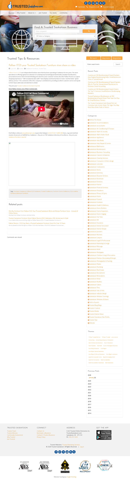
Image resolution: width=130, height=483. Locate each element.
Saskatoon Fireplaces (96, 190)
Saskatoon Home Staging (97, 214)
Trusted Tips (42, 68)
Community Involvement (15, 435)
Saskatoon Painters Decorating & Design (102, 258)
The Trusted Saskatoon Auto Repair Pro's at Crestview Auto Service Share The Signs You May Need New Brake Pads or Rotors (103, 105)
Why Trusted (21, 13)
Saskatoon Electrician (96, 179)
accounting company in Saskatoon (104, 340)
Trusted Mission (12, 433)
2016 (89, 407)
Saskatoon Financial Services (98, 187)
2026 (92, 376)
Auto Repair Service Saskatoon (96, 351)
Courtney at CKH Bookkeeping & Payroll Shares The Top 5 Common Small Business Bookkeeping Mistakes (104, 91)
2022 (89, 390)
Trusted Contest (94, 308)
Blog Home (106, 58)
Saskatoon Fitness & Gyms (98, 193)
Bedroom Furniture (22, 193)
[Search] (89, 31)
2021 (89, 393)
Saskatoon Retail (94, 279)
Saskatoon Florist (95, 196)
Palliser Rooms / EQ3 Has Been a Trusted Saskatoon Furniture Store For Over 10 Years (37, 223)
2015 (89, 410)
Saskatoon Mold (94, 249)
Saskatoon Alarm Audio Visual (99, 134)
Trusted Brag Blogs (95, 305)
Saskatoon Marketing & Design (99, 243)
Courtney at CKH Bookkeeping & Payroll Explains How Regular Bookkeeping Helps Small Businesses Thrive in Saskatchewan (104, 77)
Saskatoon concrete (96, 164)
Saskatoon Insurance (96, 223)
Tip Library (53, 13)
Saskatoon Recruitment (97, 273)
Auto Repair (104, 348)
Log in (82, 447)
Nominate (81, 7)
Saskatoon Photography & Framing (100, 261)
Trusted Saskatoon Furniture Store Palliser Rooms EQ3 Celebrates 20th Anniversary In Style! (38, 218)
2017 (89, 404)
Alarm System (92, 345)
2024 (89, 384)
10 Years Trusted (106, 337)
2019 (89, 398)
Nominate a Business (44, 433)
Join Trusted (43, 13)
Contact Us (119, 13)
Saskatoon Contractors (97, 167)
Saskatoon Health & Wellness (99, 205)
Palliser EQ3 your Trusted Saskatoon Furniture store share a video (42, 65)
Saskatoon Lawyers (95, 238)
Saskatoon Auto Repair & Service (100, 143)
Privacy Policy (41, 437)
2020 (89, 396)
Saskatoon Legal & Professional (99, 240)
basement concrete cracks (95, 357)
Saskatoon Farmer (95, 185)
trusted (21, 68)
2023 (89, 387)
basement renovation (94, 360)
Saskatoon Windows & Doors (99, 299)
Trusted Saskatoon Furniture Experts (28, 86)
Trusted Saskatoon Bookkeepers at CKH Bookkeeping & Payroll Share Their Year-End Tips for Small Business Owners (104, 98)
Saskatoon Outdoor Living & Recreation (102, 255)
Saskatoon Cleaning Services (98, 158)
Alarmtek (99, 345)
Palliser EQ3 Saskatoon (34, 191)
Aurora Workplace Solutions (110, 345)
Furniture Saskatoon (20, 191)
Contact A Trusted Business (46, 435)
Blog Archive (117, 58)
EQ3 (71, 191)
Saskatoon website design (98, 293)
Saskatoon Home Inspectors (98, 211)
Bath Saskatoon (109, 362)
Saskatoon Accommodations (98, 123)
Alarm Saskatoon (108, 343)
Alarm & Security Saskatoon (96, 343)
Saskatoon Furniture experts (17, 137)
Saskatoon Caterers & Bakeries (99, 155)
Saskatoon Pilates (95, 264)
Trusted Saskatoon (46, 191)
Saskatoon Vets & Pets (96, 290)
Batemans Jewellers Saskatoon (96, 362)
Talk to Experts (94, 302)
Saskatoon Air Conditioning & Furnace (101, 129)
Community (63, 13)
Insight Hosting (71, 477)
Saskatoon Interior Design (97, 229)
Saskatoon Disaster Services (98, 176)
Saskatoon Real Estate (96, 270)
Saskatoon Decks (95, 170)
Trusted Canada (108, 7)
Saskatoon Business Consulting (99, 152)
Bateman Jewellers (105, 360)
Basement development (109, 357)
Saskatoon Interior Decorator (99, 226)
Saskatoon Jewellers (95, 232)
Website (92, 323)
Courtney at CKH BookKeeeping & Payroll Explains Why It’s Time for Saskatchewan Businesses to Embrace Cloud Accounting (104, 84)
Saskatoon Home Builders (98, 208)
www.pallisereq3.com (28, 133)
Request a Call (93, 7)
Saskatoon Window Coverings (99, 296)
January (91, 377)
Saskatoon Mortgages (96, 252)
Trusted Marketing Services (71, 445)
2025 (89, 381)
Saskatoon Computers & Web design (101, 161)
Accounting (91, 340)
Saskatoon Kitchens (95, 235)
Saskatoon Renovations (97, 276)
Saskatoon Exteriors (96, 182)
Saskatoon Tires (94, 288)
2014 (89, 413)
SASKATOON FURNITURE (55, 133)
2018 (89, 401)
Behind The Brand (95, 120)
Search (94, 58)
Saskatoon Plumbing (96, 267)
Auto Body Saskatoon (94, 348)
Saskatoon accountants (97, 126)
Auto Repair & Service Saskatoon (97, 354)
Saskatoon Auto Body (96, 140)
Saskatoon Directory (96, 173)
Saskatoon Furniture (32, 68)
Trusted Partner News (96, 314)
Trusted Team (11, 431)
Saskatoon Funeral (95, 199)
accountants (115, 337)
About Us (31, 13)
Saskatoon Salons (95, 285)
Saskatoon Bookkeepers (97, 149)
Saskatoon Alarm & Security (98, 132)
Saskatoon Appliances (96, 137)
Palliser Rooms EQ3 (15, 72)
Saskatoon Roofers (95, 282)
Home (11, 13)
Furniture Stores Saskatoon (61, 191)
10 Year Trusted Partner (94, 337)
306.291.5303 (73, 437)
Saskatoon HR (94, 220)
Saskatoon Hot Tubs (96, 217)
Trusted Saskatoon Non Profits (99, 317)
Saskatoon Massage (96, 246)
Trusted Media (94, 311)
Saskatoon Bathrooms (96, 146)
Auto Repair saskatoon (112, 354)
